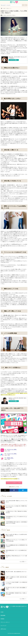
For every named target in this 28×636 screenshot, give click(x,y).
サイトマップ (3, 625)
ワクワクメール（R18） (12, 449)
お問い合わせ (3, 628)
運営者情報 (3, 615)
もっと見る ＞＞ (23, 561)
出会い (14, 15)
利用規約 (2, 618)
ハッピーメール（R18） (12, 453)
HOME (2, 612)
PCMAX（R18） (10, 457)
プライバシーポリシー (5, 622)
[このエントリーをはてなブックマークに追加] (22, 490)
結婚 (4, 8)
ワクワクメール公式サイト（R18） (14, 482)
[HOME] (1, 8)
